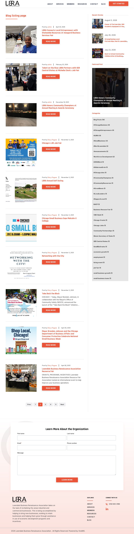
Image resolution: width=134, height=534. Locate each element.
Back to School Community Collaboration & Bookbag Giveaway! (114, 56)
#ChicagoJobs (100, 172)
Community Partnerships (104, 231)
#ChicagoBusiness (102, 125)
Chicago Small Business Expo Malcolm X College (59, 219)
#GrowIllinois (99, 188)
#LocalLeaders (100, 194)
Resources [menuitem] (82, 4)
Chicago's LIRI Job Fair (52, 143)
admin (50, 27)
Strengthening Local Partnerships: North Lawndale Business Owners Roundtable (116, 41)
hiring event (99, 262)
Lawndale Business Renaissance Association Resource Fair (61, 370)
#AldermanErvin (101, 167)
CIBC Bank (98, 215)
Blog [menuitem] (103, 4)
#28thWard (99, 162)
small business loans (102, 278)
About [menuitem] (50, 4)
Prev (29, 404)
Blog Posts (99, 120)
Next (62, 404)
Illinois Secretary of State (104, 236)
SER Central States (102, 241)
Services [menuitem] (60, 4)
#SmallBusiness (101, 141)
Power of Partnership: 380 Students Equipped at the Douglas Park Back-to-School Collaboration (115, 27)
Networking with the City (53, 256)
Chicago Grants (100, 220)
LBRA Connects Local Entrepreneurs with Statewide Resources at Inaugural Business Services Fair (61, 33)
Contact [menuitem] (94, 4)
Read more (51, 41)
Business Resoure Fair (103, 210)
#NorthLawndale (101, 146)
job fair (97, 268)
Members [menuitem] (70, 4)
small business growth (103, 273)
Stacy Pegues (52, 140)
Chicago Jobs (100, 225)
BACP (97, 204)
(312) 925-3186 (114, 504)
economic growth (101, 252)
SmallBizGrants (100, 247)
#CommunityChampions (103, 178)
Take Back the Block (50, 293)
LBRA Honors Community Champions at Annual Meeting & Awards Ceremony (59, 106)
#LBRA (97, 135)
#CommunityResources (103, 183)
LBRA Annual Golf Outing (52, 180)
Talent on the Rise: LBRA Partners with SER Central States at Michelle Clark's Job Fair (61, 69)
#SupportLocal (100, 199)
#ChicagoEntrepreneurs (104, 130)
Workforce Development (104, 157)
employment (99, 257)
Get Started (118, 4)
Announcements (101, 151)
